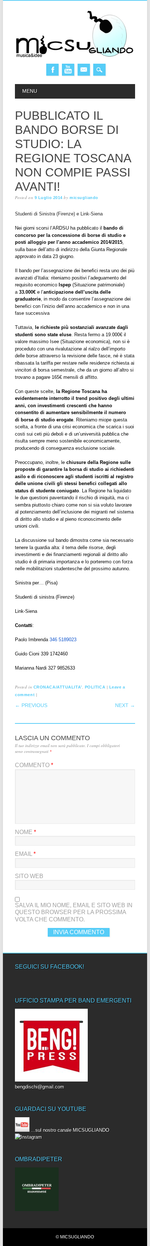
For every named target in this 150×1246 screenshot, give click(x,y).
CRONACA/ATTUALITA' (57, 687)
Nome (25, 832)
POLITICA (95, 687)
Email (84, 70)
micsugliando (84, 197)
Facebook (52, 70)
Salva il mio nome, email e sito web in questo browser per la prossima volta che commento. (74, 912)
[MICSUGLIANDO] (75, 56)
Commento (34, 765)
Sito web (29, 876)
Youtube (68, 70)
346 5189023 (63, 639)
